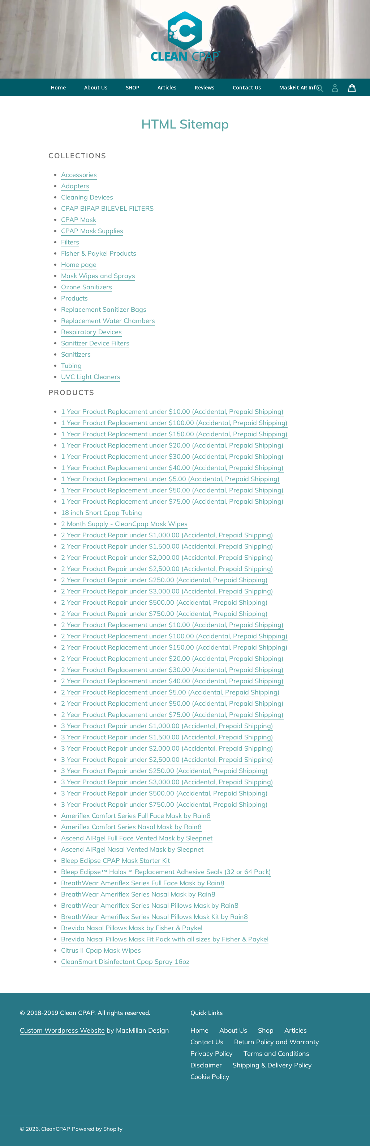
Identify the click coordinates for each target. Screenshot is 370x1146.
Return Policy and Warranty (276, 1042)
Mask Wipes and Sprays (98, 276)
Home (199, 1030)
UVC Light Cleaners (90, 377)
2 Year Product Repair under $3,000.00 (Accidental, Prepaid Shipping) (167, 591)
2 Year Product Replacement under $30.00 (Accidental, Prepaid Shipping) (172, 670)
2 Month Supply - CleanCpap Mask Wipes (124, 524)
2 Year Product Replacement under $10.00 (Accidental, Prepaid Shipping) (172, 625)
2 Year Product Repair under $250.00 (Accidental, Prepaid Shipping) (164, 580)
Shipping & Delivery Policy (272, 1065)
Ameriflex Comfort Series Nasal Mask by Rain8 (131, 827)
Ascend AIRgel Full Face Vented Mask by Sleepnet (136, 838)
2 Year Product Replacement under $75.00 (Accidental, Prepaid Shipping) (172, 714)
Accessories (79, 175)
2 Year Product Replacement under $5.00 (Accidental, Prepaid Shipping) (170, 692)
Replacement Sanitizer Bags (103, 309)
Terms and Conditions (276, 1053)
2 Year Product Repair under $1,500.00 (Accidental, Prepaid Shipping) (167, 546)
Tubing (71, 365)
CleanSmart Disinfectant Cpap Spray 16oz (125, 961)
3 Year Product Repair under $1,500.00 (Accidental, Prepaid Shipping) (167, 737)
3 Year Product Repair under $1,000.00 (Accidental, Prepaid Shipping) (167, 726)
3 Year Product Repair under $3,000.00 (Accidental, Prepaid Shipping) (167, 782)
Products (74, 298)
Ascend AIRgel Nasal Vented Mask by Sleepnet (132, 849)
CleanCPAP (55, 1128)
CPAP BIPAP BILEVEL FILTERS (107, 208)
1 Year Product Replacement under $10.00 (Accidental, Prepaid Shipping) (172, 411)
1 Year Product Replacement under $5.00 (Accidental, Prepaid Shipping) (170, 479)
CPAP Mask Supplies (92, 231)
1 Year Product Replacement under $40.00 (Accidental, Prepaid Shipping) (172, 467)
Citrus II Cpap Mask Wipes (101, 950)
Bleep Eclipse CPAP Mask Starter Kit (115, 860)
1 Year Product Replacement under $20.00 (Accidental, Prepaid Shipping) (172, 445)
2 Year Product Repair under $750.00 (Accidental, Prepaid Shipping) (164, 613)
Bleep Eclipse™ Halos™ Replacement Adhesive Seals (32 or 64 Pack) (166, 872)
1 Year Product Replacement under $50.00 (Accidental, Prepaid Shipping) (172, 490)
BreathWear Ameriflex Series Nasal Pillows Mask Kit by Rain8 (154, 916)
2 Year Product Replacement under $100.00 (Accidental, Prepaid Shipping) (174, 636)
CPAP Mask (78, 219)
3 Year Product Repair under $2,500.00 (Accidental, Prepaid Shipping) (167, 759)
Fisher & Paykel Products (98, 253)
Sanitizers (76, 354)
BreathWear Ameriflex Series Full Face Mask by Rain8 (142, 883)
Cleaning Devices (87, 197)
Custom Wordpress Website (62, 1030)
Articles (295, 1030)
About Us (233, 1030)
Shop (266, 1030)
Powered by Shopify (97, 1128)
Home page (78, 264)
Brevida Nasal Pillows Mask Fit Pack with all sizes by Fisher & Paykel (164, 939)
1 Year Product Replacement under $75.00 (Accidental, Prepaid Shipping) (172, 501)
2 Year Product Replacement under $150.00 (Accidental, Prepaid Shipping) (174, 647)
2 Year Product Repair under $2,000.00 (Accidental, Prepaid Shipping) (167, 557)
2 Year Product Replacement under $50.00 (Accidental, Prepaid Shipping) (172, 703)
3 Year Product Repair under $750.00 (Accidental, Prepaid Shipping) (164, 804)
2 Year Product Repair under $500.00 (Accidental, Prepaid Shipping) (164, 602)
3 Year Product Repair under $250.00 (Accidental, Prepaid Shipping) (164, 771)
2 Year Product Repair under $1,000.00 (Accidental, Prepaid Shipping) (167, 535)
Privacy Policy (211, 1053)
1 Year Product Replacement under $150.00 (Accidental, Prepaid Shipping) (174, 434)
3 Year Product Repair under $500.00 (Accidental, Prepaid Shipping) (164, 793)
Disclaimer (206, 1065)
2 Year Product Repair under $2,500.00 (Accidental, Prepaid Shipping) (167, 568)
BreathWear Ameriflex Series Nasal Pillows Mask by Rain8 (149, 905)
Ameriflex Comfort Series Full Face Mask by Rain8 (136, 815)
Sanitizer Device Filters (95, 343)
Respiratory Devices (91, 332)
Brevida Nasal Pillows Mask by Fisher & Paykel (131, 928)
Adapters (75, 186)
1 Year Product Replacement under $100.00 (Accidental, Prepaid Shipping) (174, 423)
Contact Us (206, 1042)
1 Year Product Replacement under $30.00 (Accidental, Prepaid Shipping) (172, 456)
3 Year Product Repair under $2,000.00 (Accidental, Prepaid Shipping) (167, 748)
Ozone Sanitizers (86, 287)
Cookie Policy (209, 1076)
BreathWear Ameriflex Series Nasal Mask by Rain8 (138, 894)
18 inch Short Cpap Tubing (101, 512)
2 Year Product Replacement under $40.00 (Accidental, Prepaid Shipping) (172, 681)
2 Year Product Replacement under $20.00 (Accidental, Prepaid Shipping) (172, 658)
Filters (70, 242)
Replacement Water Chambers (108, 320)
